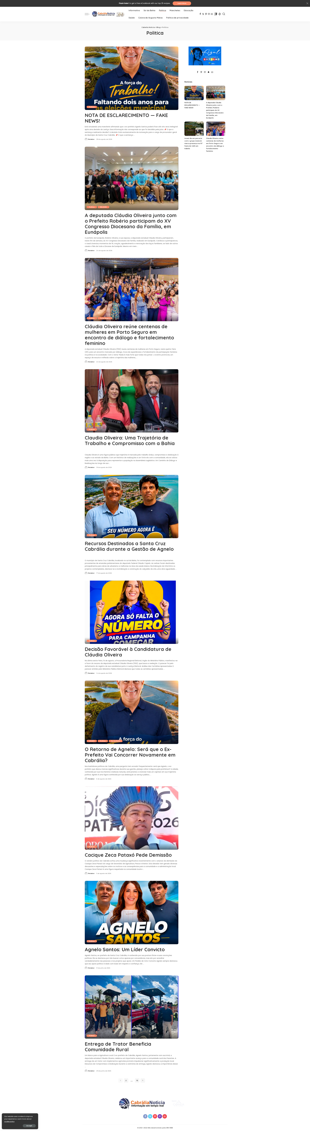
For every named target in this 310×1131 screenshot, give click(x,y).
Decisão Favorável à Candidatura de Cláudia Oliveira (128, 652)
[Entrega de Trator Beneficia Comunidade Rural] (131, 1007)
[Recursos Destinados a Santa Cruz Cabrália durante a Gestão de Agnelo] (131, 506)
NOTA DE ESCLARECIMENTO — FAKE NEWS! (126, 118)
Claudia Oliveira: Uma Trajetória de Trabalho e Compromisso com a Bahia (130, 440)
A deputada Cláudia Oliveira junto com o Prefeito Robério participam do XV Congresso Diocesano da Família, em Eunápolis (131, 223)
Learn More (182, 3)
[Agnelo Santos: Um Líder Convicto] (131, 912)
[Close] (307, 3)
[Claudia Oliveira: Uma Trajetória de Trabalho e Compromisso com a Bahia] (131, 400)
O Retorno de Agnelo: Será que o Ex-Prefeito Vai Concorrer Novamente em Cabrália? (130, 754)
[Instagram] (209, 14)
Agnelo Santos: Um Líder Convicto (125, 949)
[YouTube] (212, 14)
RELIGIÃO (103, 207)
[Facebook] (200, 14)
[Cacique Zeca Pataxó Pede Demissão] (131, 818)
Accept (29, 1126)
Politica (92, 107)
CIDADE (92, 741)
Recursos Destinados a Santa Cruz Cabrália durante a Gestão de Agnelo (129, 546)
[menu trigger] (88, 14)
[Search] (223, 14)
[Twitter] (203, 14)
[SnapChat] (208, 72)
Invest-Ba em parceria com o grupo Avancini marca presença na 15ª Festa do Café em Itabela (193, 143)
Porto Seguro (105, 318)
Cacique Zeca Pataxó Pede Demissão (128, 855)
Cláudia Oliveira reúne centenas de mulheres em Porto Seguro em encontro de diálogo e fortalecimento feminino (129, 334)
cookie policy (9, 1121)
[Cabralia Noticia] (108, 14)
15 (137, 1080)
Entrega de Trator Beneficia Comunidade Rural (118, 1046)
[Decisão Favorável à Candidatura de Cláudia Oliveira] (131, 612)
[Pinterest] (206, 14)
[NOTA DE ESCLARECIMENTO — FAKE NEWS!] (131, 78)
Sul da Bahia (115, 741)
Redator (91, 139)
